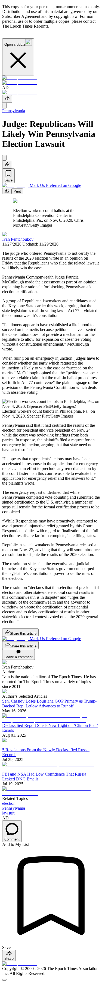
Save (8, 180)
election (9, 803)
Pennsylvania (13, 110)
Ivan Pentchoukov (17, 239)
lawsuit (8, 813)
